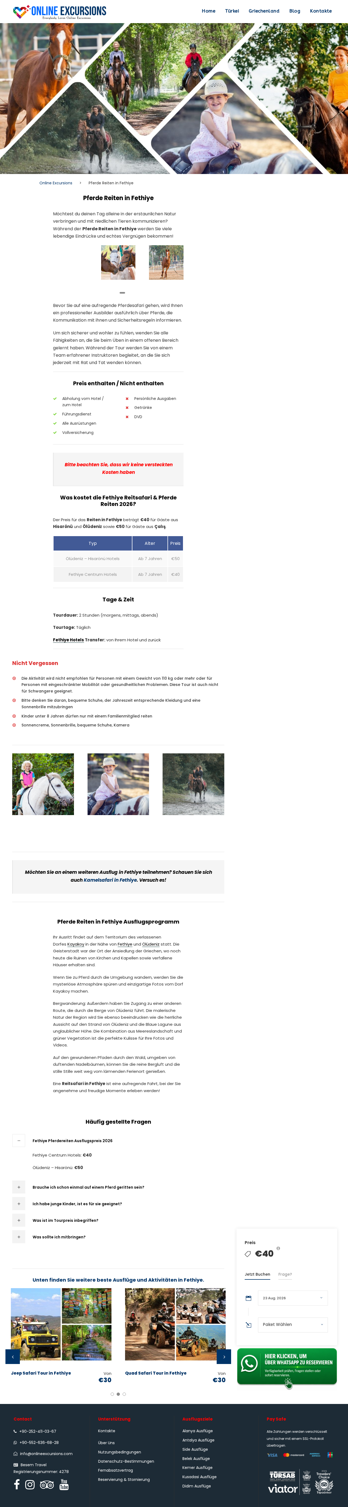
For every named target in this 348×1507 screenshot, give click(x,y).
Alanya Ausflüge (197, 1431)
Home (208, 11)
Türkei (232, 11)
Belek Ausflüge (196, 1458)
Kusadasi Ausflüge (199, 1477)
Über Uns (106, 1443)
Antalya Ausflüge (198, 1440)
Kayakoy (75, 944)
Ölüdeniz (151, 944)
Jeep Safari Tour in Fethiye (41, 1373)
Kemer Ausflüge (197, 1467)
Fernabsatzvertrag (115, 1470)
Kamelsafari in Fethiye (110, 880)
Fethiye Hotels (68, 640)
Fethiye (125, 944)
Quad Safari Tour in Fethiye (156, 1373)
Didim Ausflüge (196, 1486)
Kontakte (321, 11)
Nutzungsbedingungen (119, 1452)
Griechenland (264, 11)
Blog (294, 11)
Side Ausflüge (195, 1449)
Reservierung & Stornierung (124, 1479)
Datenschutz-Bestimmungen (126, 1461)
